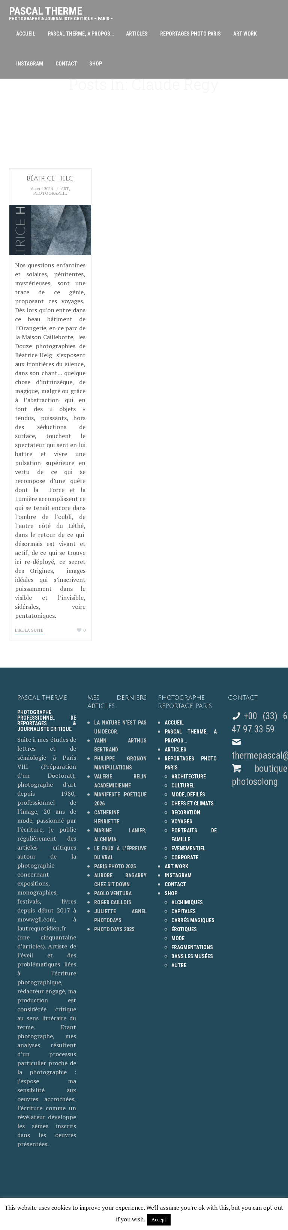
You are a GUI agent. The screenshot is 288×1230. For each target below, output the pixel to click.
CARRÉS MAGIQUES (192, 920)
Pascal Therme (61, 12)
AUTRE (178, 965)
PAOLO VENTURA (113, 893)
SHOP (95, 64)
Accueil (25, 34)
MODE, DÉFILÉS (188, 795)
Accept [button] (159, 1219)
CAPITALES (183, 911)
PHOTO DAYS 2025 (114, 929)
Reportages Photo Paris (190, 34)
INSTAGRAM (29, 64)
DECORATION (185, 813)
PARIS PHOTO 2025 (115, 866)
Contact (66, 64)
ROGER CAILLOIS (112, 902)
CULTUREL (183, 786)
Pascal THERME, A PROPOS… (81, 34)
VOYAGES (181, 821)
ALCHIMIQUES (187, 902)
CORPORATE (184, 857)
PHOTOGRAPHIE (50, 193)
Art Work (245, 34)
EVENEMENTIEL (188, 848)
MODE (177, 938)
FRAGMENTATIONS (192, 947)
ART (65, 188)
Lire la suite (29, 630)
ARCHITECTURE (188, 777)
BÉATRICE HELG (50, 178)
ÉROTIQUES (184, 929)
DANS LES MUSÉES (192, 956)
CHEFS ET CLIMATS (192, 804)
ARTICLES (137, 34)
